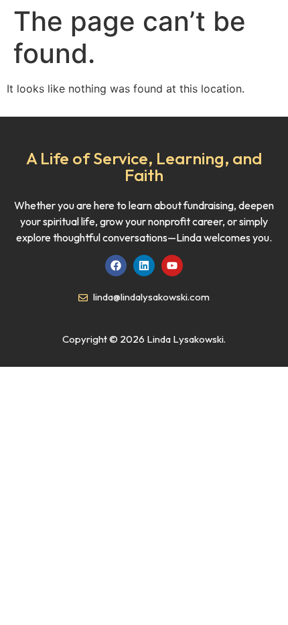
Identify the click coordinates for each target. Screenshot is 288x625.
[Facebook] (116, 265)
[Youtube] (172, 265)
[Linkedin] (144, 265)
